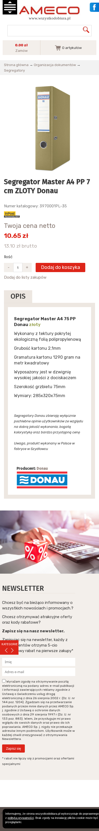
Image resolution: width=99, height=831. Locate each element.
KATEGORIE (10, 644)
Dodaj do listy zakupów (25, 277)
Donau (42, 468)
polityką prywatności (21, 817)
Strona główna (16, 65)
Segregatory (14, 70)
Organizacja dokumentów (55, 65)
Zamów (21, 50)
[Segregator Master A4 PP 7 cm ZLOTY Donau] (49, 128)
